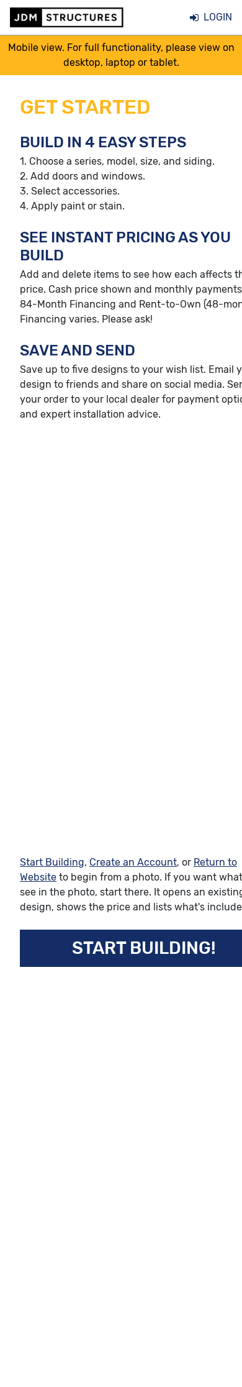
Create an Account (133, 862)
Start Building (52, 862)
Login (218, 17)
